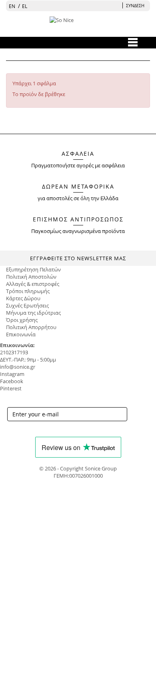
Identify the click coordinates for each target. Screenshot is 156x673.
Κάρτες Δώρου (23, 298)
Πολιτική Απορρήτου (31, 327)
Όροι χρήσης (22, 319)
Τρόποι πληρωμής (28, 291)
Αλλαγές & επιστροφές (32, 283)
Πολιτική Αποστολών (31, 276)
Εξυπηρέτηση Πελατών (33, 269)
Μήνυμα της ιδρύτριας (33, 312)
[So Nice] (77, 26)
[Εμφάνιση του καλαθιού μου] (116, 6)
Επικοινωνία (21, 334)
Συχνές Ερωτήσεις (27, 305)
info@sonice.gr (17, 366)
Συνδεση (135, 5)
